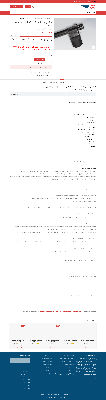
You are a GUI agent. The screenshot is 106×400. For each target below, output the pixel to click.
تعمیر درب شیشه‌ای (47, 361)
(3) (85, 343)
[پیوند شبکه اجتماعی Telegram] (38, 75)
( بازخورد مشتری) (42, 29)
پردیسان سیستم (44, 397)
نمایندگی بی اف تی (25, 374)
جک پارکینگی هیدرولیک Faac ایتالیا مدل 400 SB (18, 341)
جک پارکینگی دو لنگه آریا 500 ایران (70, 341)
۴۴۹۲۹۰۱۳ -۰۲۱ (66, 364)
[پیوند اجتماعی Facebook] (45, 75)
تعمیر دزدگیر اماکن (48, 367)
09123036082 (66, 367)
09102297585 (66, 370)
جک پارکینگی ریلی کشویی (45, 311)
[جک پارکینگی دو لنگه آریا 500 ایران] (70, 331)
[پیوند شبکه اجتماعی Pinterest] (41, 75)
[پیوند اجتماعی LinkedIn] (39, 75)
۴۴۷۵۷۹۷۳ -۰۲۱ (65, 361)
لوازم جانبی (81, 311)
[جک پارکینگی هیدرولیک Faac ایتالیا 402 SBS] (35, 331)
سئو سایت (56, 397)
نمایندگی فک (27, 388)
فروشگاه (47, 18)
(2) (50, 343)
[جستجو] (11, 12)
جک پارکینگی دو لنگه (56, 311)
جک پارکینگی (75, 311)
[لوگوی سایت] (88, 7)
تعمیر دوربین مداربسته (47, 358)
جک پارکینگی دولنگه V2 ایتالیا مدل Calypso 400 (53, 341)
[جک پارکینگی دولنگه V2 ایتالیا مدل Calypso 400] (53, 331)
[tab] (62, 81)
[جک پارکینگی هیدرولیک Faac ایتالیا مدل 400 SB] (18, 331)
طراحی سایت (63, 397)
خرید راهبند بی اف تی (25, 371)
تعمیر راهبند (73, 1)
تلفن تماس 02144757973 (16, 7)
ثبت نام (28, 7)
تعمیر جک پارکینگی (86, 1)
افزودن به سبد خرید (40, 59)
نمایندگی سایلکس (26, 377)
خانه (51, 18)
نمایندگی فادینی (26, 380)
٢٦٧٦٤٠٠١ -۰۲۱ (63, 358)
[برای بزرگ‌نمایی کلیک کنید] (93, 47)
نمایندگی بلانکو (26, 382)
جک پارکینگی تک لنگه (35, 73)
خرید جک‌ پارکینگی (40, 18)
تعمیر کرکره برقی (79, 1)
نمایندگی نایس (26, 385)
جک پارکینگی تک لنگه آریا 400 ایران (88, 341)
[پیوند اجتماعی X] (43, 75)
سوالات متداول (93, 378)
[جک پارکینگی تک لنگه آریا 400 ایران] (88, 331)
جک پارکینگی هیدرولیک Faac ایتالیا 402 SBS (35, 341)
